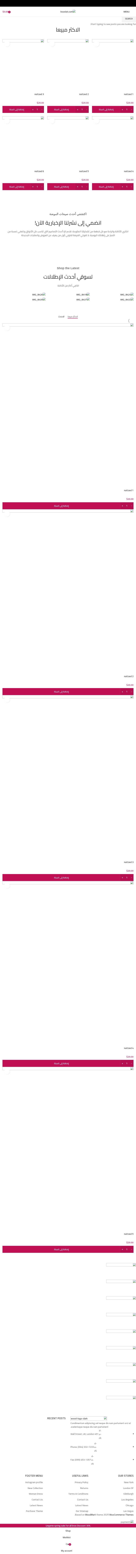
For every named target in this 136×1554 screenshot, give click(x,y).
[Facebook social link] (76, 3)
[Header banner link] (68, 777)
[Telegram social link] (60, 3)
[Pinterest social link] (68, 3)
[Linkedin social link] (64, 3)
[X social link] (72, 3)
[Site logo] (68, 11)
